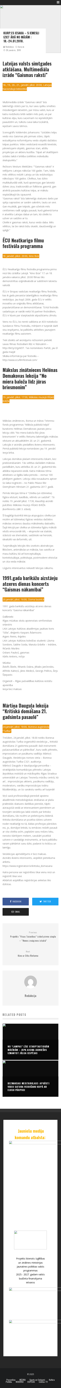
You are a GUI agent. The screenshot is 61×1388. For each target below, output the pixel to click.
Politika (9, 1382)
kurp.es (21, 47)
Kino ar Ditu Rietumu (28, 953)
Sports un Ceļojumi (37, 1380)
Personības (11, 1380)
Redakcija (9, 46)
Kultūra (52, 1380)
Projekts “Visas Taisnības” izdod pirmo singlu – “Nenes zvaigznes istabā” (33, 936)
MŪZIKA (22, 1380)
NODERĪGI (20, 1382)
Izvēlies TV (43, 1382)
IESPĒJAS (31, 1382)
